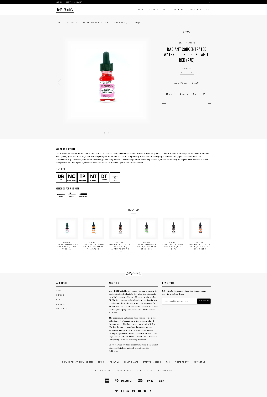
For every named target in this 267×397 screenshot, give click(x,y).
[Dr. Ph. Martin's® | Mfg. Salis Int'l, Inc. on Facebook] (122, 391)
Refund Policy (102, 371)
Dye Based (72, 23)
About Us (179, 10)
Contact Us (195, 10)
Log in (59, 2)
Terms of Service (123, 371)
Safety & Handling (152, 362)
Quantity (186, 68)
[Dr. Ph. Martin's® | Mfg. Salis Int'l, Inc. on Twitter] (116, 391)
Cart (208, 10)
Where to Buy (182, 362)
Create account (74, 2)
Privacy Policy (164, 371)
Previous (59, 82)
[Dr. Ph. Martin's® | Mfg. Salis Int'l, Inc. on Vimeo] (145, 391)
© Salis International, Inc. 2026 (77, 362)
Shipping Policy (144, 371)
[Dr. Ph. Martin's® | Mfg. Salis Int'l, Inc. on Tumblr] (150, 391)
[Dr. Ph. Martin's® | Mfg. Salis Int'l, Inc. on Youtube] (139, 391)
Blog (166, 10)
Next (155, 82)
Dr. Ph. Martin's (187, 43)
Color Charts (131, 362)
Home (141, 10)
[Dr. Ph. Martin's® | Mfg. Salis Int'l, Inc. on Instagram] (127, 391)
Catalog (154, 10)
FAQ (168, 362)
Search (101, 362)
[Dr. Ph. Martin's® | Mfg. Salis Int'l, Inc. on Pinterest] (133, 391)
